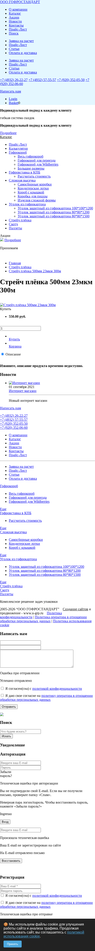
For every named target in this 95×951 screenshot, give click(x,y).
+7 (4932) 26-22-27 (14, 80)
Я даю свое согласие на (46, 698)
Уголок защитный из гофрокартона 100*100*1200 (55, 208)
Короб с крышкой (31, 192)
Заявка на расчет (21, 41)
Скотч (13, 224)
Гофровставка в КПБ (24, 172)
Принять (12, 944)
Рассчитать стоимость (34, 176)
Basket (13, 103)
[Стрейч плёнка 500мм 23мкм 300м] (28, 305)
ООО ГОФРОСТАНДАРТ (20, 2)
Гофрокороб (18, 152)
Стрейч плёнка (20, 220)
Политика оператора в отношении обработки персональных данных (43, 619)
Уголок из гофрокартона (27, 204)
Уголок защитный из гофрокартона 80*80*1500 (53, 216)
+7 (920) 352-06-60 (14, 427)
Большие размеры (31, 168)
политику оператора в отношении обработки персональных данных (46, 698)
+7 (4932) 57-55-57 (42, 80)
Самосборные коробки (35, 184)
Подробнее (8, 133)
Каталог (15, 13)
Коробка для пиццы (33, 196)
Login (13, 99)
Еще (3, 509)
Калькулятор (18, 148)
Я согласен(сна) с (43, 688)
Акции (14, 17)
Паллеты (15, 228)
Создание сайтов (75, 609)
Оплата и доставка (23, 53)
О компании (18, 9)
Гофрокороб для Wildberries (38, 164)
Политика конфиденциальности (31, 615)
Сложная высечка (22, 180)
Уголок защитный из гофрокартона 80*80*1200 (53, 212)
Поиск (14, 33)
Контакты (16, 25)
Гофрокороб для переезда (36, 160)
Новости (15, 21)
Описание (13, 354)
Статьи (14, 49)
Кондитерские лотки (33, 188)
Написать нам (10, 91)
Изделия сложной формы (37, 200)
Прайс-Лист (18, 29)
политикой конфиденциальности (57, 688)
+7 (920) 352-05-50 (71, 80)
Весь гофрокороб (30, 156)
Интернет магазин (22, 391)
